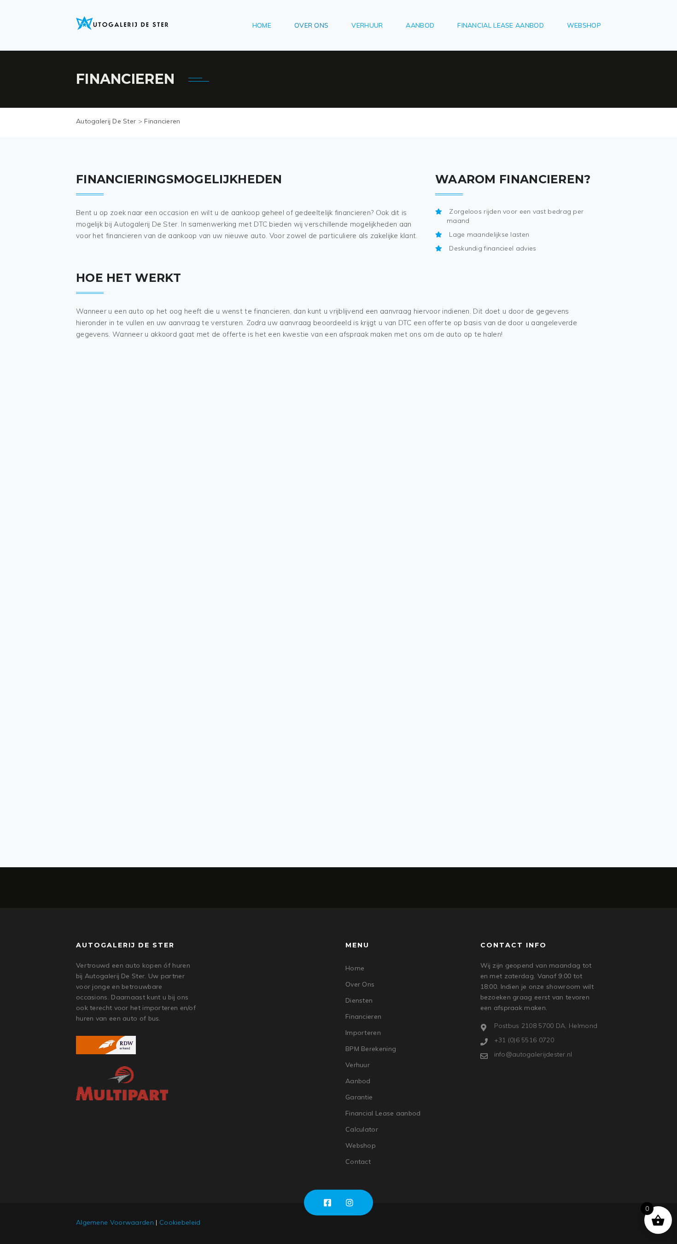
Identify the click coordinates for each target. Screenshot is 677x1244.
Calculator (361, 1129)
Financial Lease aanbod (500, 25)
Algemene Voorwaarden (115, 1222)
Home (261, 25)
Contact (358, 1161)
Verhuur (367, 25)
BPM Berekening (370, 1049)
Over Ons (311, 25)
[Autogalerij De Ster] (122, 23)
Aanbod (420, 25)
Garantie (359, 1097)
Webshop (584, 25)
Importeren (363, 1032)
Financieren (363, 1016)
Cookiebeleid (180, 1222)
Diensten (359, 1000)
